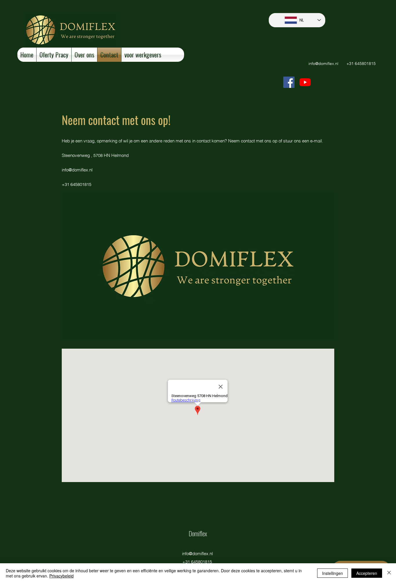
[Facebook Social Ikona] (289, 82)
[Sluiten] (389, 573)
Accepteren (366, 573)
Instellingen (332, 573)
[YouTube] (305, 82)
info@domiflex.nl (323, 63)
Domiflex (198, 533)
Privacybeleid (61, 576)
